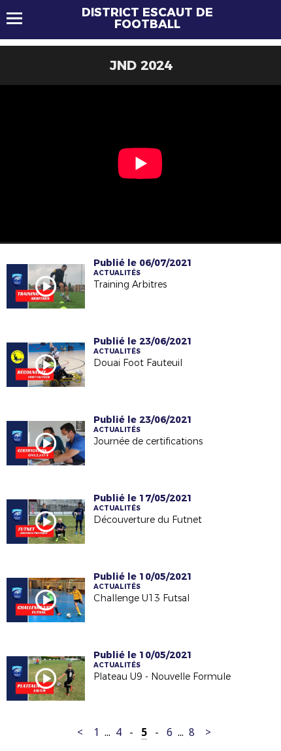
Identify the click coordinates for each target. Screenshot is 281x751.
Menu (21, 18)
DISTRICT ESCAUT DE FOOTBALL (147, 18)
